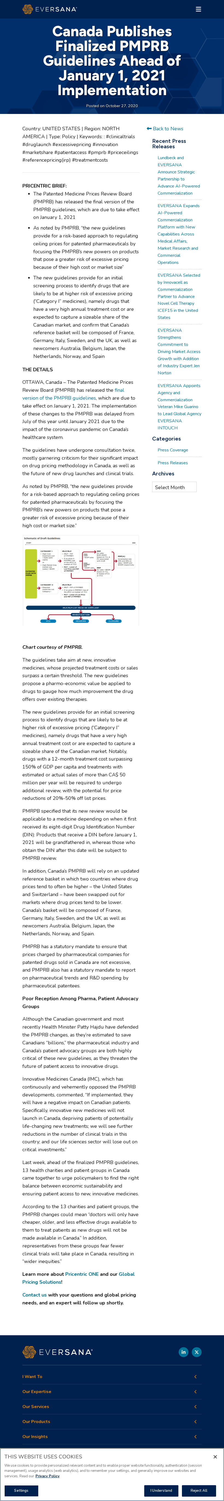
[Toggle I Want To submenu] (196, 1376)
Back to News (167, 128)
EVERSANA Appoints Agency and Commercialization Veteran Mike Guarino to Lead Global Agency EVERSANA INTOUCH (179, 407)
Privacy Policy (48, 1476)
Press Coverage (173, 450)
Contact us (34, 1295)
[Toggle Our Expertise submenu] (196, 1391)
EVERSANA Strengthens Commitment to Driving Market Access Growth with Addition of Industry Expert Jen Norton (179, 351)
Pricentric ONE (82, 1274)
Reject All (199, 1490)
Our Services (35, 1407)
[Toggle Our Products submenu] (196, 1421)
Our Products (36, 1422)
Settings (21, 1490)
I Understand (161, 1490)
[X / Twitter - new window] (197, 1352)
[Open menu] (198, 9)
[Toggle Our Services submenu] (196, 1406)
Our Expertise (36, 1392)
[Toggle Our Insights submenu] (196, 1436)
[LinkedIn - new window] (183, 1352)
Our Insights (35, 1437)
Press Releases (173, 463)
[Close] (215, 1457)
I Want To (32, 1377)
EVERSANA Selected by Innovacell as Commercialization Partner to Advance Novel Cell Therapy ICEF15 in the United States (179, 296)
